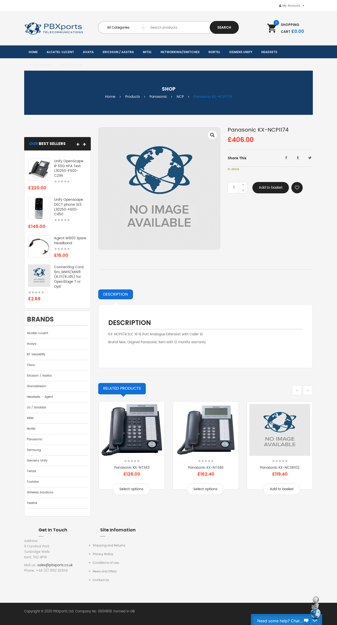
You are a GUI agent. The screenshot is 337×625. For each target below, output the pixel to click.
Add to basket (270, 187)
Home (110, 97)
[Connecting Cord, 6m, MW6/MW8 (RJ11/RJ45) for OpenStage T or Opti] (39, 275)
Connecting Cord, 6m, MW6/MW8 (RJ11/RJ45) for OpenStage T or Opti (69, 276)
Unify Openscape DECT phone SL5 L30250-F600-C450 (68, 207)
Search (224, 27)
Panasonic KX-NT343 (132, 467)
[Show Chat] (306, 620)
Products (132, 97)
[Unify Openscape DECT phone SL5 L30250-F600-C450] (39, 208)
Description (115, 294)
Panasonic (158, 97)
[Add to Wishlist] (297, 187)
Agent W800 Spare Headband (70, 240)
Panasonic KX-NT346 (206, 467)
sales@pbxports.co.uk (55, 565)
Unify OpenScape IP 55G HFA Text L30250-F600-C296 (68, 168)
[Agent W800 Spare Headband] (39, 246)
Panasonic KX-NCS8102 (280, 467)
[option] (159, 188)
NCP (180, 97)
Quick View (132, 453)
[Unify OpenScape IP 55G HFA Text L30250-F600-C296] (39, 169)
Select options (131, 489)
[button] (77, 144)
